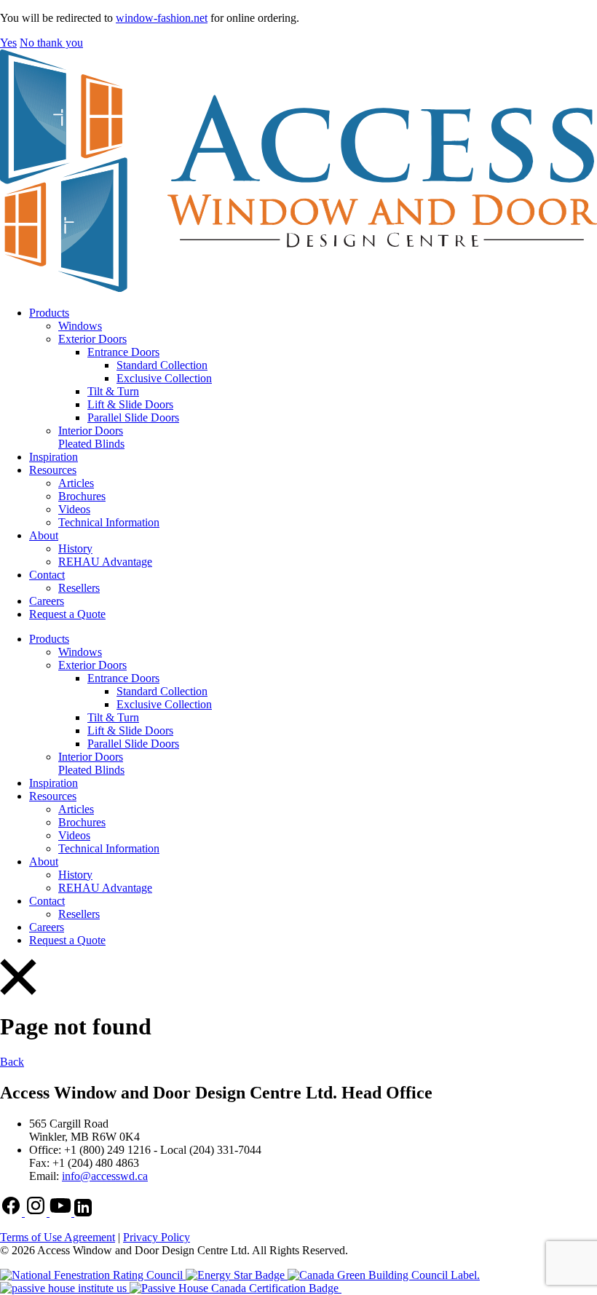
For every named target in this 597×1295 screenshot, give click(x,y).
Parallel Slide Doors (133, 417)
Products (49, 312)
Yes (8, 42)
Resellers (79, 588)
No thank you (51, 42)
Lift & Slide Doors (130, 404)
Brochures (82, 496)
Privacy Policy (156, 1237)
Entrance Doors (123, 352)
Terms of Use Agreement (57, 1237)
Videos (74, 509)
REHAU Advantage (105, 561)
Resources (52, 470)
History (75, 548)
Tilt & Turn (113, 391)
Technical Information (108, 522)
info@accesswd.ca (105, 1176)
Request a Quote (67, 614)
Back (12, 1062)
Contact (47, 575)
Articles (76, 483)
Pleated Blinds (91, 443)
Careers (46, 601)
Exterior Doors (92, 339)
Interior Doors (90, 430)
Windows (80, 326)
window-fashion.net (161, 18)
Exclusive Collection (164, 378)
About (43, 535)
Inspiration (53, 457)
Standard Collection (161, 365)
